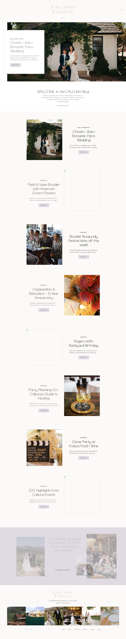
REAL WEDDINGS (83, 127)
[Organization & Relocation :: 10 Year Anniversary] (82, 295)
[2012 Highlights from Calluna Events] (82, 494)
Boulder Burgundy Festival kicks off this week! (83, 240)
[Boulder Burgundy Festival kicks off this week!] (44, 244)
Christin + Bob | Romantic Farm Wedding (21, 46)
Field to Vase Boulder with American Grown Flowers (44, 188)
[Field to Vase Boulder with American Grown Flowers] (82, 190)
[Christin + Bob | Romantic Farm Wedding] (44, 140)
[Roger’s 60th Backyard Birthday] (44, 347)
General (43, 180)
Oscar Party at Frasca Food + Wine (83, 444)
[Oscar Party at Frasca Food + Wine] (44, 448)
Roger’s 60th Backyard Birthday (83, 343)
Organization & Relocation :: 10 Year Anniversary (44, 293)
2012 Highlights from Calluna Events (44, 492)
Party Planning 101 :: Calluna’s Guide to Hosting (44, 394)
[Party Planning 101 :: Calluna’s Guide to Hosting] (82, 395)
